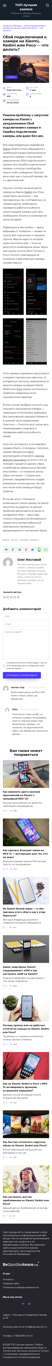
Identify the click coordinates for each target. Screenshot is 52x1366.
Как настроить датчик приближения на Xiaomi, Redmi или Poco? (26, 1200)
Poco (19, 389)
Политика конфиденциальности (21, 1287)
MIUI (31, 452)
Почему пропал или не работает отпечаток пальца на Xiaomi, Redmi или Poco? (26, 1029)
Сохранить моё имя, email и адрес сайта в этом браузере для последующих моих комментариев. (26, 665)
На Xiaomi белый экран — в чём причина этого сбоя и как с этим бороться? (24, 912)
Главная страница (12, 26)
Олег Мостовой (29, 559)
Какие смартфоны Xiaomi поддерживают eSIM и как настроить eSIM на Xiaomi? (20, 970)
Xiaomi (6, 149)
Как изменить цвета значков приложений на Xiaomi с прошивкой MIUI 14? (21, 795)
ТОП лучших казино (26, 7)
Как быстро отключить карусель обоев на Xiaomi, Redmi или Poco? (25, 1144)
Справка (11, 77)
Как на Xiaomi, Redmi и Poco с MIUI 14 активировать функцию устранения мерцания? (25, 1087)
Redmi (28, 192)
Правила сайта (11, 1283)
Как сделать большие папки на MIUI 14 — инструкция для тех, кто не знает (25, 853)
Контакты (8, 1279)
